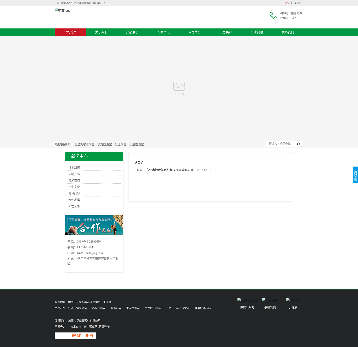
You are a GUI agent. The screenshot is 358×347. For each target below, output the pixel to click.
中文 (286, 3)
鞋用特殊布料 (203, 308)
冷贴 (168, 308)
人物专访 (74, 174)
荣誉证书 (74, 206)
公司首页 (70, 32)
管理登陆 (104, 326)
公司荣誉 (194, 32)
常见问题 (74, 193)
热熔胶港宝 (104, 144)
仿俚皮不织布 (153, 308)
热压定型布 (183, 308)
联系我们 (288, 32)
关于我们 (101, 32)
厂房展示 (225, 32)
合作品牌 (74, 199)
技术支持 (74, 180)
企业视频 (256, 32)
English (297, 2)
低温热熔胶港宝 (84, 144)
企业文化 (74, 187)
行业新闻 (74, 167)
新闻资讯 (163, 32)
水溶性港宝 (136, 144)
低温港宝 (120, 144)
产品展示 (132, 32)
